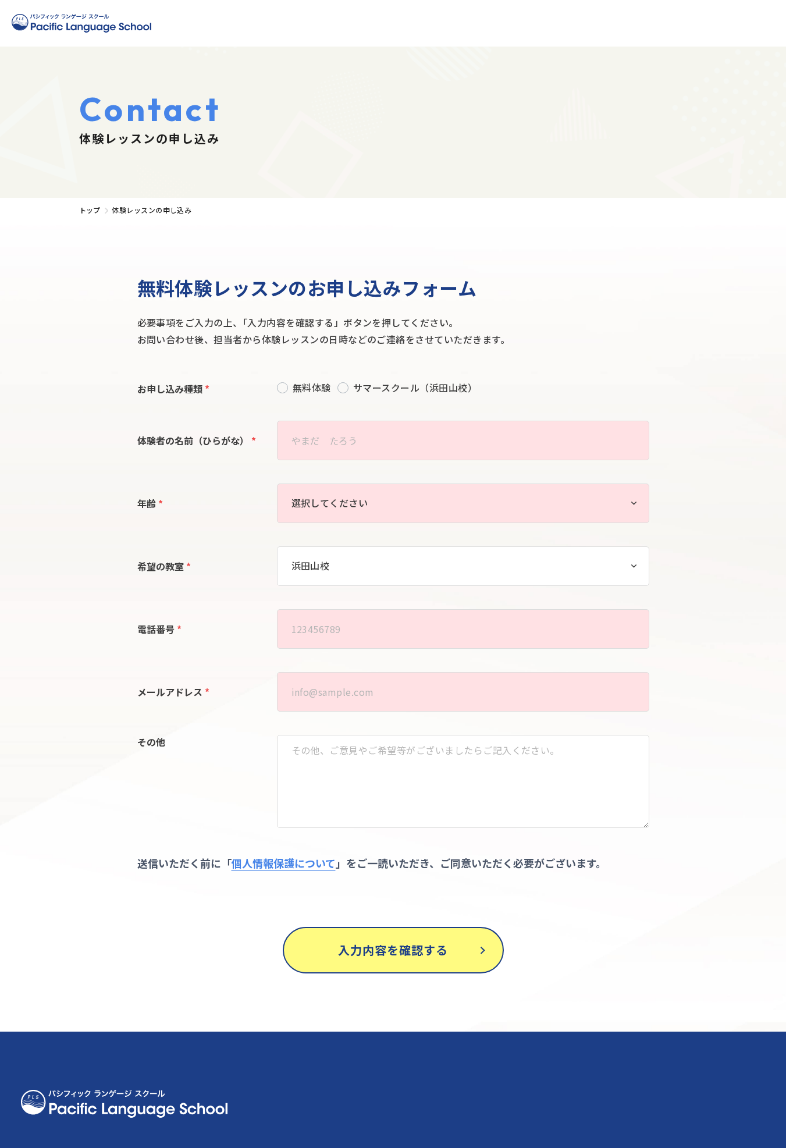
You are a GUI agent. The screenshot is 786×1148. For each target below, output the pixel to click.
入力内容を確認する (393, 949)
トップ (90, 210)
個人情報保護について (284, 862)
